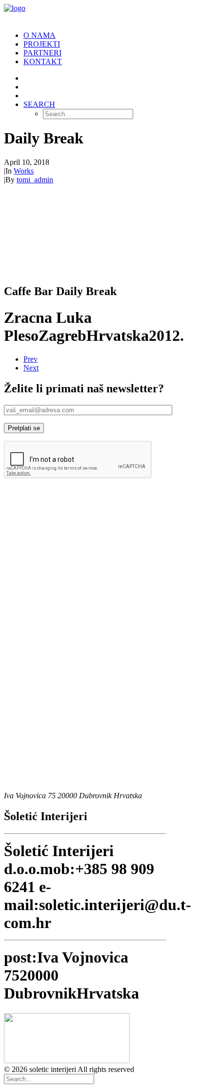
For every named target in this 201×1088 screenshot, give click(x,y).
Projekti (41, 44)
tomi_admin (35, 179)
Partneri (42, 53)
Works (24, 171)
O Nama (39, 35)
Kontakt (42, 61)
